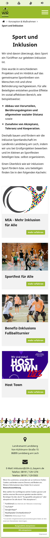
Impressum (43, 534)
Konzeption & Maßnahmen (22, 21)
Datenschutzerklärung (12, 487)
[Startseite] (3, 21)
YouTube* (9, 507)
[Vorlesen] (42, 2)
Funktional (23, 504)
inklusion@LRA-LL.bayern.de (29, 468)
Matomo (15, 516)
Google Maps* (11, 510)
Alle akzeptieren (25, 530)
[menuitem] (7, 3)
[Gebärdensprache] (31, 2)
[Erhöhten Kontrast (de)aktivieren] (7, 2)
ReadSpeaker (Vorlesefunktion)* (18, 513)
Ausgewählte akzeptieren (25, 526)
